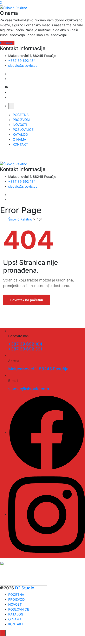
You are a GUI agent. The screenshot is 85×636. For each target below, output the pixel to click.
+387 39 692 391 (25, 349)
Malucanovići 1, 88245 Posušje (38, 368)
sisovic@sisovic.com (24, 65)
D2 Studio (24, 587)
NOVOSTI (20, 125)
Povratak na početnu (26, 300)
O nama (6, 43)
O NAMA (19, 139)
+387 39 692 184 (21, 61)
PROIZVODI (21, 120)
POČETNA (21, 115)
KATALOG (20, 134)
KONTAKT (20, 144)
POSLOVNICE (23, 129)
